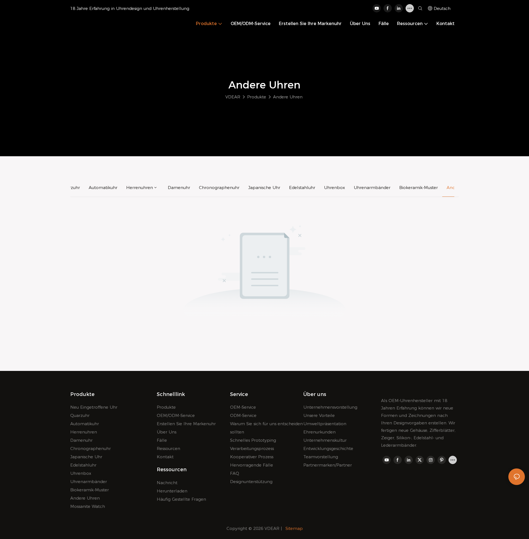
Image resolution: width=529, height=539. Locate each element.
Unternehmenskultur (325, 440)
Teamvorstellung (320, 456)
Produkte (256, 96)
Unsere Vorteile (319, 415)
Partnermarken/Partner (327, 465)
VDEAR (232, 96)
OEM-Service (243, 407)
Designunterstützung (251, 481)
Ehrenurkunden (319, 432)
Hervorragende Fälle (251, 465)
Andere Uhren (288, 96)
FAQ (234, 473)
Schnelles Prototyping (253, 440)
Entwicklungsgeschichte (328, 448)
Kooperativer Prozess (251, 456)
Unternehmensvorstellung (330, 407)
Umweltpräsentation (324, 423)
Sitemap (294, 528)
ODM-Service (243, 415)
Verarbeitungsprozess (252, 448)
